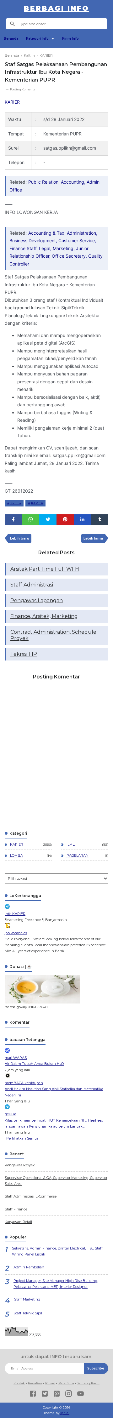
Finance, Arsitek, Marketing (44, 616)
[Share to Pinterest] (65, 519)
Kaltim (15, 503)
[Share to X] (47, 519)
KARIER (12, 102)
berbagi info (56, 8)
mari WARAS (16, 1057)
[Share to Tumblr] (99, 519)
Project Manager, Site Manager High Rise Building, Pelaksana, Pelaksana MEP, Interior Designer (55, 1283)
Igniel (64, 1413)
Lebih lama (93, 538)
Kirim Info (70, 39)
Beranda (11, 39)
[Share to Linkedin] (82, 519)
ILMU (70, 844)
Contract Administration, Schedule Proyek (53, 635)
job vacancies (16, 933)
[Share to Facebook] (13, 519)
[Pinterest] (57, 1394)
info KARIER (15, 914)
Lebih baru (19, 538)
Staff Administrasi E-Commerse (30, 1196)
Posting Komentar (23, 89)
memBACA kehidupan (24, 1083)
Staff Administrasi (31, 585)
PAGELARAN (77, 855)
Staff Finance (16, 1209)
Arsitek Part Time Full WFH (44, 569)
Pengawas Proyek (20, 1165)
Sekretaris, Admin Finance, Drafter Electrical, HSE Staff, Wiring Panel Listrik (57, 1251)
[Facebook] (33, 1394)
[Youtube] (80, 1394)
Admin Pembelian (28, 1267)
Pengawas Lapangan (36, 600)
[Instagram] (69, 1394)
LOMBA (16, 855)
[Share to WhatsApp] (30, 519)
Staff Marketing (27, 1299)
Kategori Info (37, 39)
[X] (45, 1394)
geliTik (10, 1114)
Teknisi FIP (23, 654)
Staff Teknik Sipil (27, 1313)
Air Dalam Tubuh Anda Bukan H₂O (34, 1063)
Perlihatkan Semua (22, 1138)
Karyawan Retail (18, 1222)
